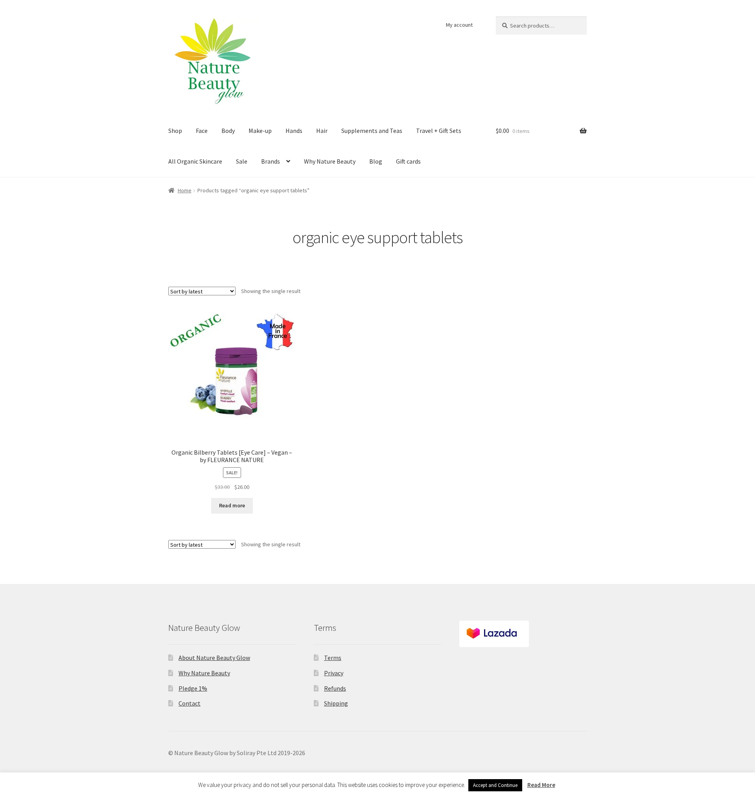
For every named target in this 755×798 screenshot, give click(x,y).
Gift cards (408, 161)
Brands (270, 161)
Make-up (260, 131)
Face (202, 131)
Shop (175, 131)
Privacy (333, 673)
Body (228, 131)
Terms (332, 658)
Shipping (336, 703)
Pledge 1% (193, 688)
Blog (375, 161)
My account (459, 24)
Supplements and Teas (371, 131)
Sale (241, 161)
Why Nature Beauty (329, 161)
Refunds (335, 688)
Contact (190, 703)
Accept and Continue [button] (495, 785)
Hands (293, 131)
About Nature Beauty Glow (214, 658)
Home (185, 190)
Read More (541, 785)
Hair (322, 131)
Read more (232, 505)
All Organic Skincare (195, 161)
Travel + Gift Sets (438, 131)
